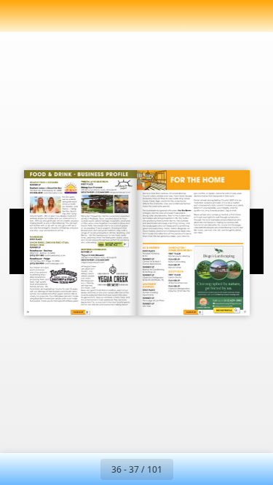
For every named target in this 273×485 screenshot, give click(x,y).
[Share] (221, 16)
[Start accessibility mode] (84, 16)
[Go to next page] (189, 469)
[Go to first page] (52, 469)
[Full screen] (253, 16)
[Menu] (20, 16)
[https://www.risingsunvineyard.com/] (107, 186)
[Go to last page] (221, 469)
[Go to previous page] (84, 469)
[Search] (52, 16)
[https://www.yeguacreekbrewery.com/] (99, 258)
